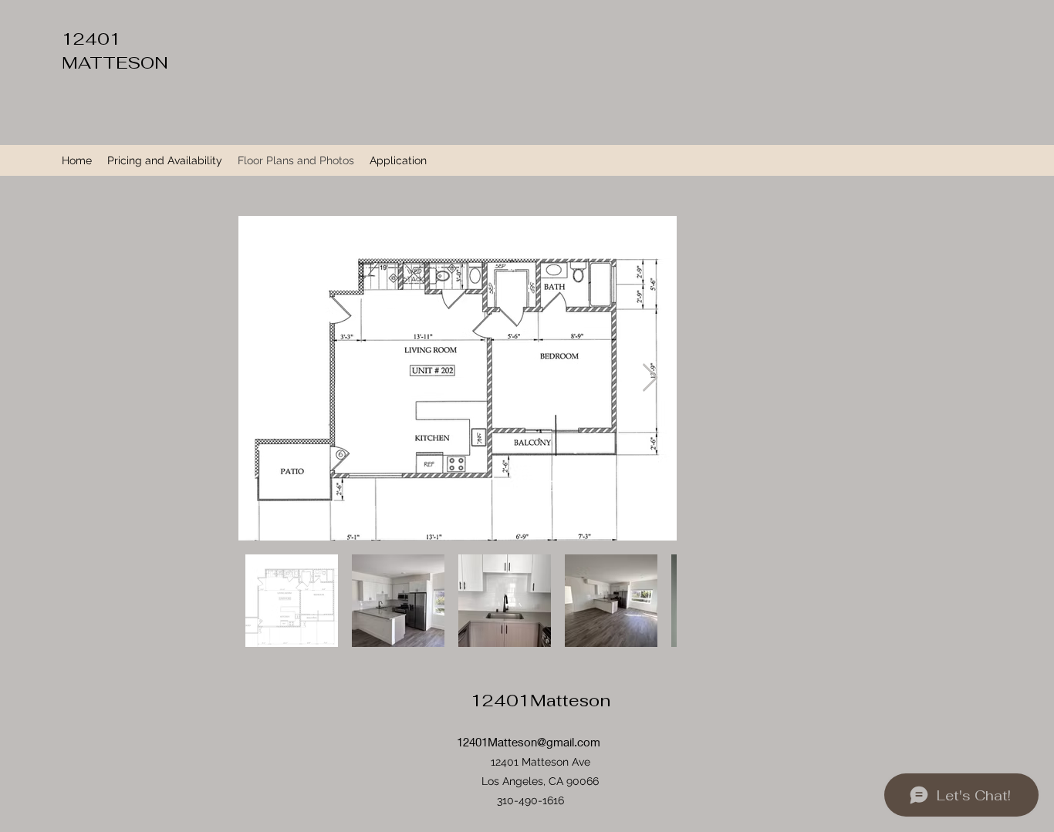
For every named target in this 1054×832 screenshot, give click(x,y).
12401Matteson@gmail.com (528, 742)
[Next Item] (650, 378)
